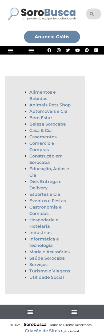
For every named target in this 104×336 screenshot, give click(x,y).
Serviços (38, 264)
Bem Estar (40, 117)
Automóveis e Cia (48, 111)
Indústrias (40, 232)
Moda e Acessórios (49, 251)
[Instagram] (59, 50)
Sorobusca (35, 324)
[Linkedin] (96, 50)
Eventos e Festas (47, 200)
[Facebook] (50, 50)
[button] (10, 50)
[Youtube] (78, 50)
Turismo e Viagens (49, 270)
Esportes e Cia (44, 194)
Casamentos (43, 136)
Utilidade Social (46, 277)
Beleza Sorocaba (47, 124)
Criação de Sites (42, 330)
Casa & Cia (40, 130)
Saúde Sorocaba (47, 258)
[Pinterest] (87, 50)
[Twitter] (68, 50)
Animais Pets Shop (50, 104)
